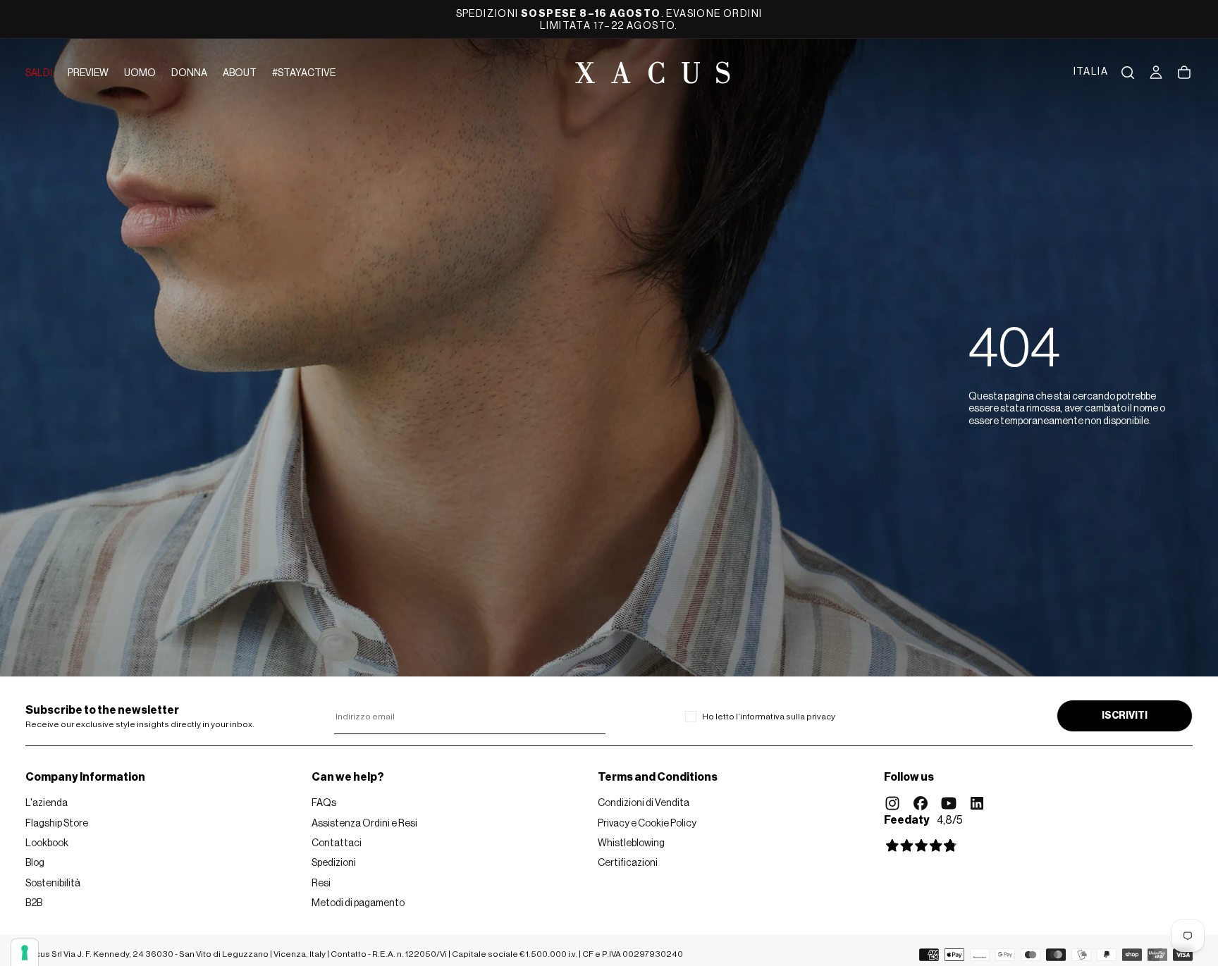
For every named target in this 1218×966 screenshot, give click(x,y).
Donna (189, 73)
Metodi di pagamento (358, 903)
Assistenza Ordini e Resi (364, 824)
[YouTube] (948, 803)
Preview (88, 73)
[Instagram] (892, 803)
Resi (321, 883)
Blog (34, 863)
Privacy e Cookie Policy (647, 824)
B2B (33, 903)
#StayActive (304, 73)
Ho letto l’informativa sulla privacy (768, 716)
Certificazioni (628, 863)
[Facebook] (920, 803)
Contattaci (337, 843)
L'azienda (46, 803)
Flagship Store (56, 824)
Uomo (140, 73)
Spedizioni (334, 863)
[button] (1091, 72)
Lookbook (46, 843)
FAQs (324, 803)
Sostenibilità (52, 883)
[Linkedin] (976, 803)
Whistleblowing (631, 843)
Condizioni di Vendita (643, 803)
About (240, 73)
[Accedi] (1156, 72)
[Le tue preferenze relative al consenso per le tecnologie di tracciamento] (24, 952)
